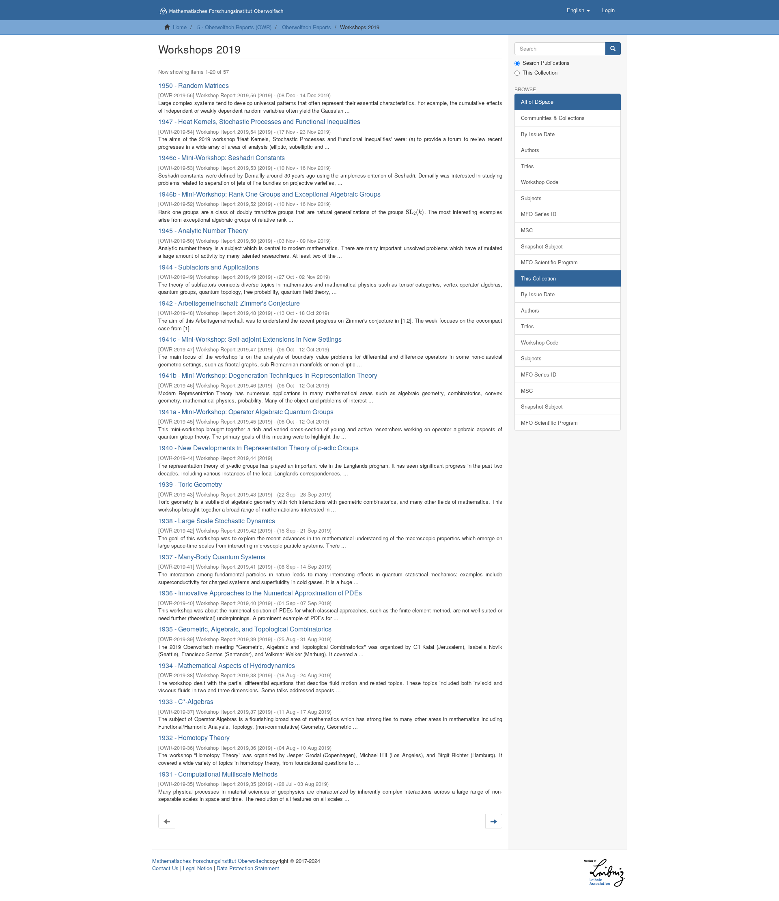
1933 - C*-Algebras (185, 701)
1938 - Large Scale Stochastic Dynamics (216, 520)
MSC (527, 230)
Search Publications (546, 62)
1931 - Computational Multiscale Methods (218, 774)
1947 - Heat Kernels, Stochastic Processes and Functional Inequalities (259, 121)
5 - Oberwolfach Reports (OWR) (234, 27)
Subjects (531, 198)
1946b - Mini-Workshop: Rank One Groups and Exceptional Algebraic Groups (269, 194)
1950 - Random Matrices (193, 85)
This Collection (540, 72)
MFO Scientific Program (549, 262)
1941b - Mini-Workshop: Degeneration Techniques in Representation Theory (267, 375)
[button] (578, 10)
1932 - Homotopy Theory (194, 737)
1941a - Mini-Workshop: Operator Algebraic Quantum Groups (246, 411)
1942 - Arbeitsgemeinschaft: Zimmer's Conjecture (229, 303)
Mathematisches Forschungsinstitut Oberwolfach (209, 861)
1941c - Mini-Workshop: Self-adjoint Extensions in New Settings (250, 339)
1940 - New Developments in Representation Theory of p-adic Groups (258, 447)
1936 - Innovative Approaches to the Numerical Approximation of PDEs (260, 592)
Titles (527, 166)
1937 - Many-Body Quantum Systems (211, 556)
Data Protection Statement (248, 868)
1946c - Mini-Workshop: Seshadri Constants (221, 157)
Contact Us (165, 868)
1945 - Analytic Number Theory (203, 230)
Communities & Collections (553, 118)
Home (180, 27)
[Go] (613, 49)
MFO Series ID (538, 214)
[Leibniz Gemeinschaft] (604, 873)
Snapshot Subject (542, 246)
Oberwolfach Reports (306, 27)
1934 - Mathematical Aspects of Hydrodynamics (226, 665)
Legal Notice (197, 868)
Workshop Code (539, 182)
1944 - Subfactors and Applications (208, 267)
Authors (530, 150)
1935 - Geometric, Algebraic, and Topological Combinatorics (244, 628)
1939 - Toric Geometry (190, 484)
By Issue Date (538, 134)
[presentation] (415, 212)
